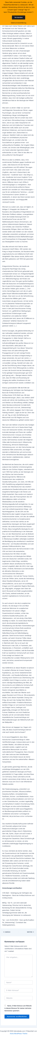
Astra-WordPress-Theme (18, 1033)
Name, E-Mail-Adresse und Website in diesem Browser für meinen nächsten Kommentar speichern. (18, 1008)
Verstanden (18, 17)
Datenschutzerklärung (18, 23)
